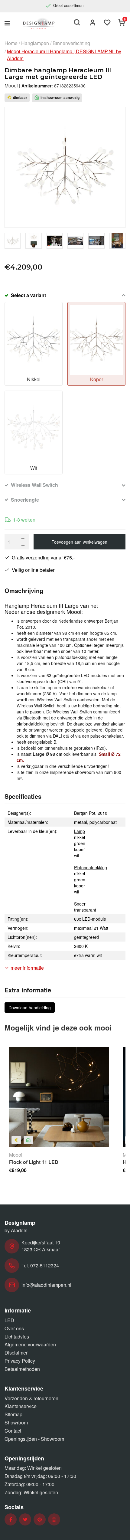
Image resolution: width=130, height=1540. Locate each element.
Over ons (14, 1328)
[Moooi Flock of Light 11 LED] (59, 1097)
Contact (13, 1430)
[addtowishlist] (107, 23)
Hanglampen (35, 43)
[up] (23, 538)
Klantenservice (21, 1406)
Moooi (11, 85)
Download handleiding (29, 1007)
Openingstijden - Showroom (34, 1438)
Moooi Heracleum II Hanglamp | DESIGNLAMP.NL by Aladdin (64, 55)
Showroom (16, 1422)
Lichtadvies (17, 1336)
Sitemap (13, 1414)
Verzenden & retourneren (31, 1398)
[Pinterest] (39, 1519)
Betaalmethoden (22, 1368)
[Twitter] (25, 1519)
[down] (23, 545)
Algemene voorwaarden (30, 1344)
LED (9, 1320)
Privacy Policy (20, 1360)
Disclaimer (16, 1352)
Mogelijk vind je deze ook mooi (58, 1027)
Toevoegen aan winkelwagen (79, 542)
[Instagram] (54, 1519)
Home (11, 43)
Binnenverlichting (71, 43)
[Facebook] (10, 1519)
